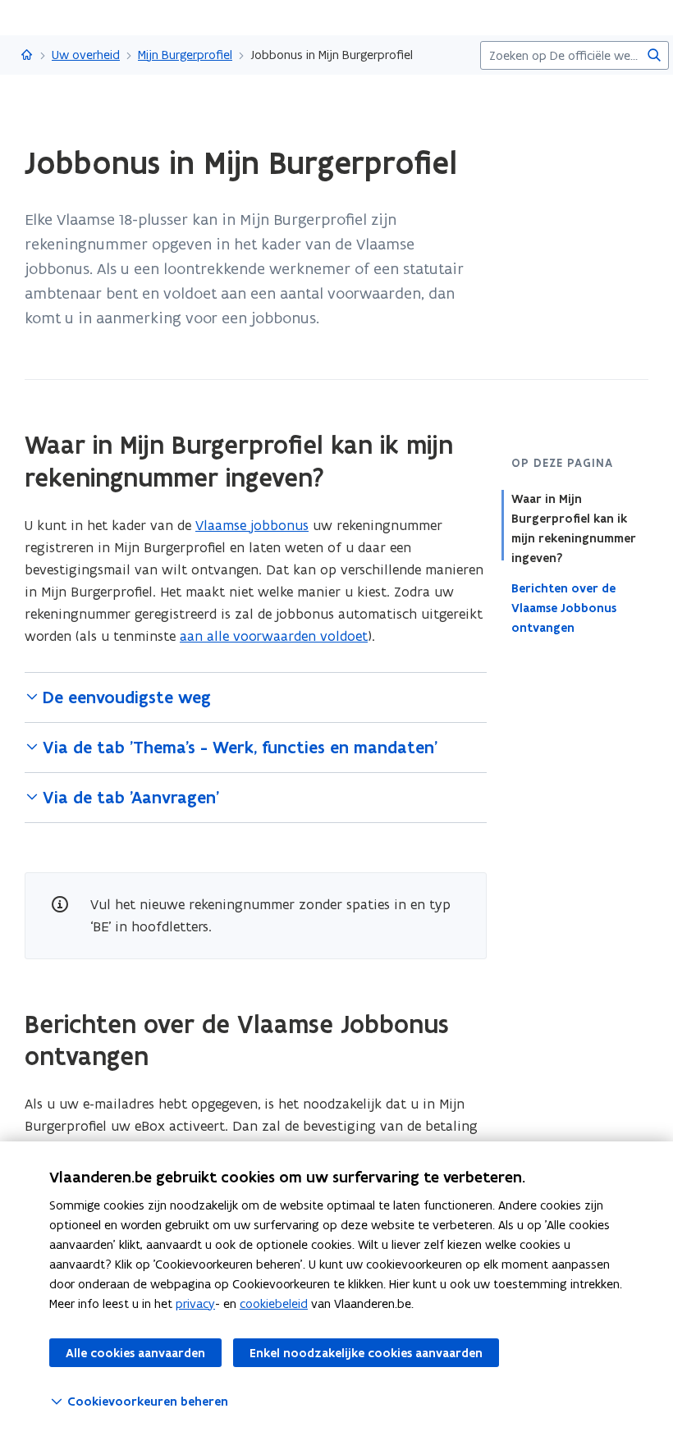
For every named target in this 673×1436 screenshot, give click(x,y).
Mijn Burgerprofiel (185, 54)
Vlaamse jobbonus (252, 525)
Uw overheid (86, 54)
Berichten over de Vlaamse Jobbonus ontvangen (563, 608)
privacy (195, 1303)
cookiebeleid (274, 1303)
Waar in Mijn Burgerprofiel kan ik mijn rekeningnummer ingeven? (573, 528)
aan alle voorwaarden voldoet (274, 636)
